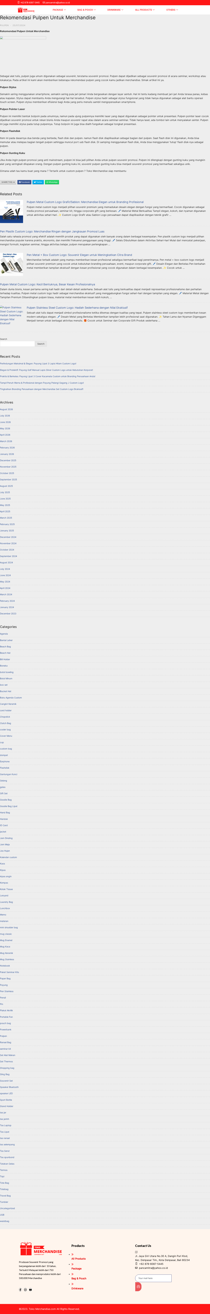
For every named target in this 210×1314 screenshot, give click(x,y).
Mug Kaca (5, 946)
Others (170, 9)
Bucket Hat (5, 691)
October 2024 (7, 549)
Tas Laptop (5, 1125)
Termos (3, 1170)
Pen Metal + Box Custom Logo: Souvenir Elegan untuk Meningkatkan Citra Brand (79, 255)
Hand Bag (5, 812)
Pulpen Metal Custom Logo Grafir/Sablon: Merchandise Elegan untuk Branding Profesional (85, 202)
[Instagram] (25, 1289)
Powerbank (5, 1029)
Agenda (4, 633)
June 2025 (5, 498)
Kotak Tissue (6, 889)
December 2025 (8, 460)
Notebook (5, 965)
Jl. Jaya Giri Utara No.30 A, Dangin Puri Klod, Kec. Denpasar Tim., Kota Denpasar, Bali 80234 (162, 1258)
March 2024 (6, 594)
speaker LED (6, 1093)
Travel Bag (5, 1195)
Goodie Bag (6, 799)
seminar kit (5, 1048)
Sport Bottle (6, 1100)
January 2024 (7, 607)
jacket (3, 831)
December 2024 (8, 537)
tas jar (3, 1112)
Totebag (4, 1189)
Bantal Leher (6, 640)
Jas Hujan (5, 850)
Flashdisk (4, 767)
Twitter (39, 182)
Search (3, 339)
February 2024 (7, 601)
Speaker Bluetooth (9, 1087)
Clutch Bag (5, 723)
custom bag (6, 748)
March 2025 (6, 517)
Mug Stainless (7, 959)
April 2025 (5, 511)
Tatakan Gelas (7, 1163)
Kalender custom (8, 857)
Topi (2, 1176)
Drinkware (114, 9)
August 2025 (6, 486)
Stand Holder (6, 1106)
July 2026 (5, 415)
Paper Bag (5, 978)
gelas (2, 787)
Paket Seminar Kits (9, 972)
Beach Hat (5, 653)
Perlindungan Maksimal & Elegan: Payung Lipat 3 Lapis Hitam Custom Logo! (38, 363)
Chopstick (5, 716)
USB (2, 1214)
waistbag (4, 1221)
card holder (6, 710)
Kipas (3, 870)
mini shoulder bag (9, 927)
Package (58, 9)
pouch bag (5, 1023)
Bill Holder (5, 659)
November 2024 (8, 543)
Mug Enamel (6, 940)
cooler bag (5, 729)
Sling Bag (5, 1074)
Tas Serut (5, 1151)
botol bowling (7, 672)
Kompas (4, 882)
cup (2, 742)
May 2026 (5, 428)
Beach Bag (5, 646)
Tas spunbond (7, 1157)
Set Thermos (6, 1061)
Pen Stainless (6, 991)
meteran (4, 921)
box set (4, 684)
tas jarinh (4, 1119)
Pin (1, 1004)
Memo (3, 914)
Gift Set (4, 793)
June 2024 (5, 575)
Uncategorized (7, 1208)
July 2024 (5, 569)
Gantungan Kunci (8, 774)
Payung (4, 985)
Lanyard (4, 895)
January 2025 (7, 530)
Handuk (4, 819)
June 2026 (5, 422)
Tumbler (4, 1202)
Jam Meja (5, 844)
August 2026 (6, 409)
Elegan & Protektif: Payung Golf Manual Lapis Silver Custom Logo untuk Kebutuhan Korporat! (46, 370)
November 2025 (8, 466)
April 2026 (5, 434)
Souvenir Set (6, 1080)
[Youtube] (30, 1289)
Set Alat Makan (7, 1055)
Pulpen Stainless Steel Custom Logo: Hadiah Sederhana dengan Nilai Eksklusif (77, 307)
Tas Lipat (4, 1131)
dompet (4, 755)
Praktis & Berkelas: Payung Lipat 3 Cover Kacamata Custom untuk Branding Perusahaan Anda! (47, 376)
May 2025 (5, 505)
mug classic (6, 934)
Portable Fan (6, 1017)
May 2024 (5, 581)
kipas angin (6, 876)
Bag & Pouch (85, 9)
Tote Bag (4, 1183)
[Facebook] (20, 1289)
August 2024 (6, 562)
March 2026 (6, 441)
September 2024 (8, 556)
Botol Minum (6, 678)
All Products (143, 9)
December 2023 (8, 613)
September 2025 (8, 479)
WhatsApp (52, 182)
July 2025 (5, 492)
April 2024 (5, 588)
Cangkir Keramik (8, 704)
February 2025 (7, 524)
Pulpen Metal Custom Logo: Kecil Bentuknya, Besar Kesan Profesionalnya (47, 284)
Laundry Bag (6, 902)
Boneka (4, 665)
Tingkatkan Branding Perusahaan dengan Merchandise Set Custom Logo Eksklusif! (41, 389)
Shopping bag (7, 1068)
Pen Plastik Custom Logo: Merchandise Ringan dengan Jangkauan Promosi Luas (52, 231)
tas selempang (7, 1144)
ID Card (4, 825)
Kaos (2, 863)
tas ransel (5, 1138)
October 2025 (7, 473)
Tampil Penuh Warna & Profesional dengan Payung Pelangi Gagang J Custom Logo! (42, 382)
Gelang (3, 780)
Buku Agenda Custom (11, 697)
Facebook (25, 182)
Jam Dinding (6, 838)
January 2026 (7, 454)
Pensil (3, 997)
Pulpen (4, 25)
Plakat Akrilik (6, 1010)
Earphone (5, 761)
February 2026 (7, 447)
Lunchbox (5, 908)
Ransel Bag (5, 1042)
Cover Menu (6, 736)
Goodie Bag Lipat (8, 806)
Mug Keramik (6, 953)
